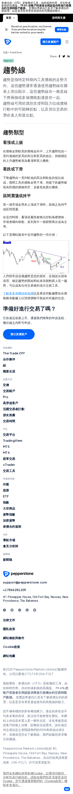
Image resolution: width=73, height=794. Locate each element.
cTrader (9, 465)
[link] (6, 29)
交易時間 (9, 421)
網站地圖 (9, 655)
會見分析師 (10, 546)
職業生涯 (9, 371)
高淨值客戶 (10, 403)
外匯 (6, 484)
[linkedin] (68, 56)
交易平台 (9, 434)
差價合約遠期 (12, 526)
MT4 (6, 453)
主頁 (5, 52)
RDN (43, 729)
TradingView (12, 440)
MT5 (6, 446)
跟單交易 (9, 459)
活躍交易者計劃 (13, 409)
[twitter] (64, 56)
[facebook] (59, 56)
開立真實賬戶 (19, 334)
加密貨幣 (9, 520)
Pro (5, 397)
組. (5, 365)
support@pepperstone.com (25, 582)
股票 (6, 490)
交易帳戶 (9, 391)
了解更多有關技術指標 (18, 293)
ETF (6, 496)
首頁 (8, 17)
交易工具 (9, 471)
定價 (6, 385)
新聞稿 (7, 559)
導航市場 (9, 540)
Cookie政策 (11, 646)
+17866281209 (14, 590)
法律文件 (9, 620)
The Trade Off (14, 353)
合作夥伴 (9, 359)
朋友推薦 (9, 415)
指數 (6, 502)
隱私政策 (9, 629)
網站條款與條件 (13, 638)
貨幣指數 (9, 514)
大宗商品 (9, 508)
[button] (67, 789)
